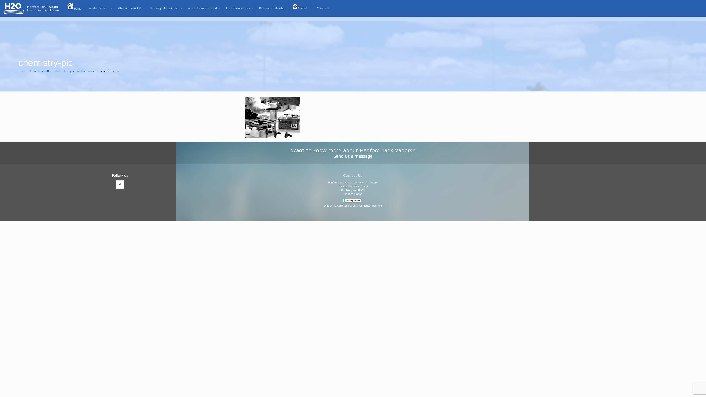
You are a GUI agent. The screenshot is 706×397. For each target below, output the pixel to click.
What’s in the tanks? (47, 71)
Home (22, 71)
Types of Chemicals (81, 71)
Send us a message (353, 156)
